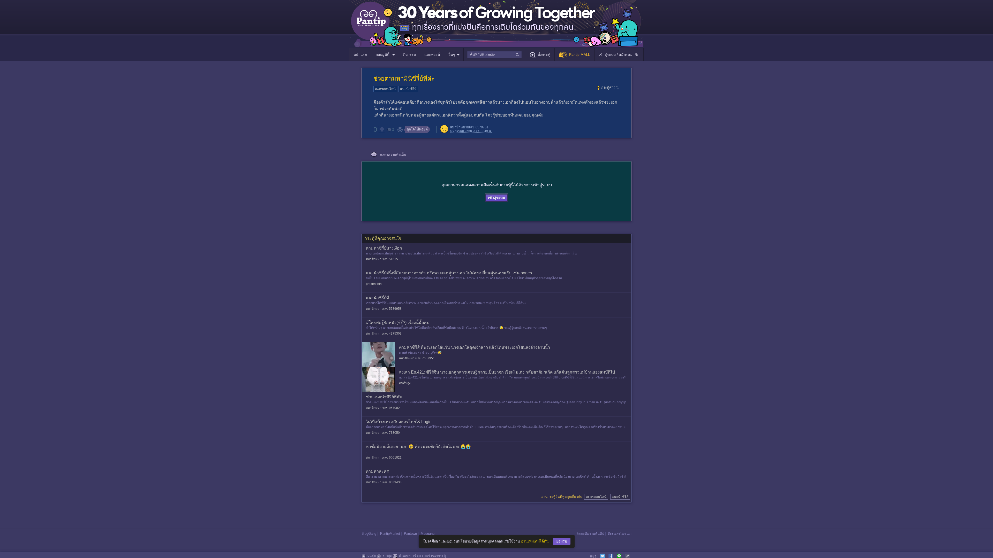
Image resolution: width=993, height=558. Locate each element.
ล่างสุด (387, 555)
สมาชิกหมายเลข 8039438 (384, 482)
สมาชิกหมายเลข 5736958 (384, 309)
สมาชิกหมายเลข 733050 (383, 433)
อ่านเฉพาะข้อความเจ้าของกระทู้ (422, 555)
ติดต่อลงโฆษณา (619, 534)
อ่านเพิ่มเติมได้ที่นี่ (535, 541)
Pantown (410, 534)
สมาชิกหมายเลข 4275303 (384, 333)
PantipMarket (390, 534)
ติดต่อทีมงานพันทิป (590, 534)
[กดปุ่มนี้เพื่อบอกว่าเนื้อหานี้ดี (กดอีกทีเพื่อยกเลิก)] (381, 129)
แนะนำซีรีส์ (408, 89)
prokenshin (374, 284)
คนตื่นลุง (405, 383)
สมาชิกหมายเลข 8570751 (469, 127)
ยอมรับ (561, 541)
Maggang (427, 534)
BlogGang (369, 534)
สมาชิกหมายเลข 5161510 (384, 259)
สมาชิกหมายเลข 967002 (383, 408)
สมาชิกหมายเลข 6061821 (384, 457)
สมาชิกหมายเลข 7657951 (417, 358)
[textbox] (494, 54)
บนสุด (371, 555)
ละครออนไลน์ (385, 89)
